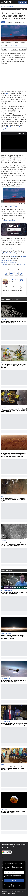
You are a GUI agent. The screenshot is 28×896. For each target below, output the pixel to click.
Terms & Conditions (9, 886)
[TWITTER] (20, 280)
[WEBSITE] (22, 280)
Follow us (15, 49)
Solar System (11, 6)
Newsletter (23, 49)
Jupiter (6, 93)
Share (5, 49)
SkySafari (23, 256)
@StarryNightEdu (6, 260)
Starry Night (13, 256)
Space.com (21, 264)
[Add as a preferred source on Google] (7, 852)
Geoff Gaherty (10, 22)
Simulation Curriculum (9, 253)
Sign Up (14, 880)
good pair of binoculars (9, 220)
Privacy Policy (15, 885)
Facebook (15, 262)
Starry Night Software (12, 45)
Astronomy (3, 6)
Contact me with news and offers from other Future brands (13, 876)
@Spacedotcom (6, 262)
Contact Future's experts (7, 861)
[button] (25, 2)
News (3, 22)
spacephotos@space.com (9, 248)
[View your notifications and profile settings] (22, 2)
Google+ (4, 264)
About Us (4, 858)
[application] (14, 142)
